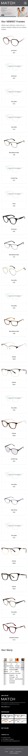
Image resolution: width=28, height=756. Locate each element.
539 (14, 487)
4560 (14, 563)
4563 (14, 589)
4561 (14, 384)
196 (14, 333)
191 (14, 257)
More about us (5, 706)
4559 (14, 436)
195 (14, 155)
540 (14, 410)
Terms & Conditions (13, 753)
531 (14, 180)
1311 (14, 640)
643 (14, 461)
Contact (11, 751)
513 (14, 104)
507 (14, 78)
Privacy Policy (18, 751)
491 (14, 53)
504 (14, 308)
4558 (14, 359)
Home (6, 751)
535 (14, 282)
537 (14, 614)
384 (14, 512)
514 (14, 129)
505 (14, 231)
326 (14, 206)
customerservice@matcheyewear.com (11, 741)
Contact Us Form (6, 737)
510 (14, 538)
